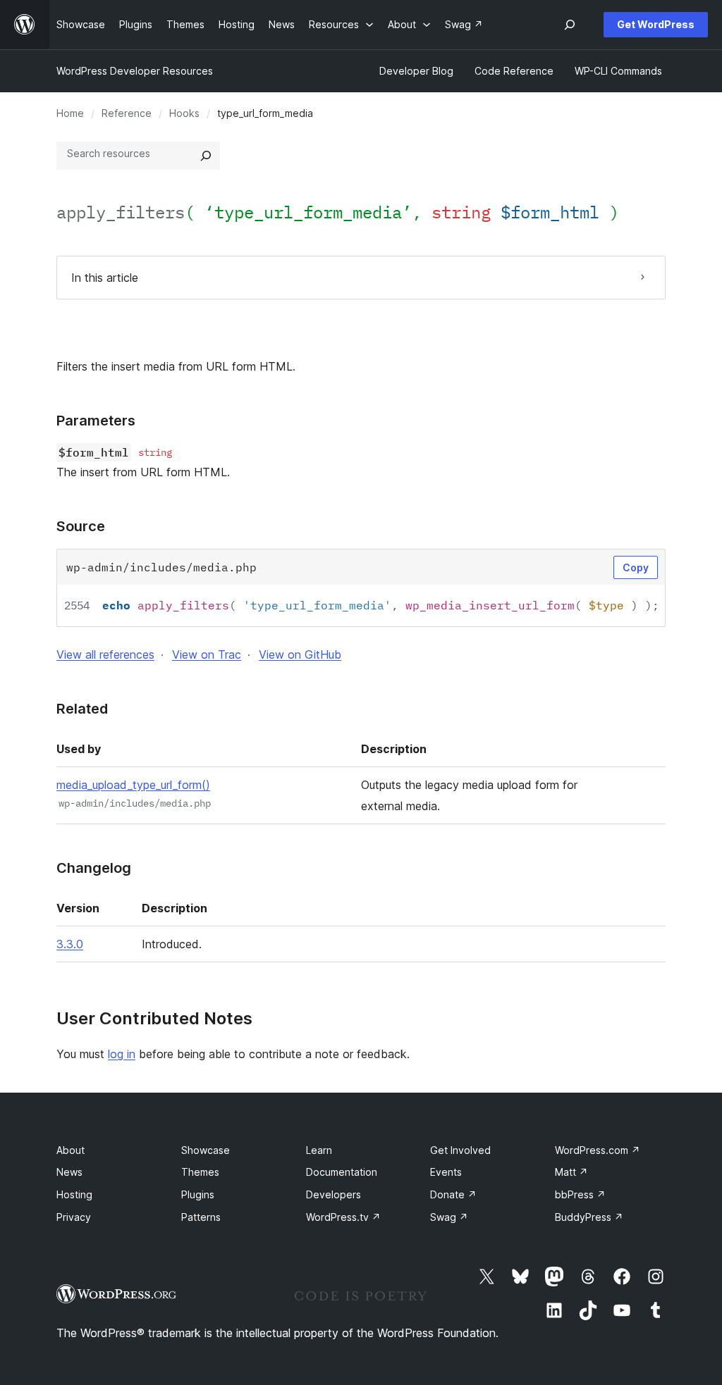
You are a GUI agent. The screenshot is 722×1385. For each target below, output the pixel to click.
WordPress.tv (343, 1217)
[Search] (206, 156)
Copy (636, 567)
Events (446, 1172)
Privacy (73, 1217)
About (70, 1150)
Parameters (95, 420)
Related (82, 708)
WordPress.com (597, 1150)
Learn (319, 1150)
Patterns (201, 1217)
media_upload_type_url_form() (133, 785)
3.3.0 (69, 944)
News (69, 1172)
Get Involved (460, 1150)
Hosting (74, 1194)
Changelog (93, 867)
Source (80, 526)
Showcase (205, 1150)
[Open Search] (569, 24)
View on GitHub (300, 654)
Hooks (184, 113)
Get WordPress (656, 24)
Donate (453, 1194)
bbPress (580, 1194)
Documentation (341, 1172)
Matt (571, 1172)
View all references (105, 654)
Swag (449, 1217)
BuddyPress (589, 1217)
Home (70, 113)
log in (121, 1054)
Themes (200, 1172)
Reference (127, 113)
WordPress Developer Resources (134, 71)
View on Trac (206, 654)
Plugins (197, 1194)
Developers (333, 1194)
